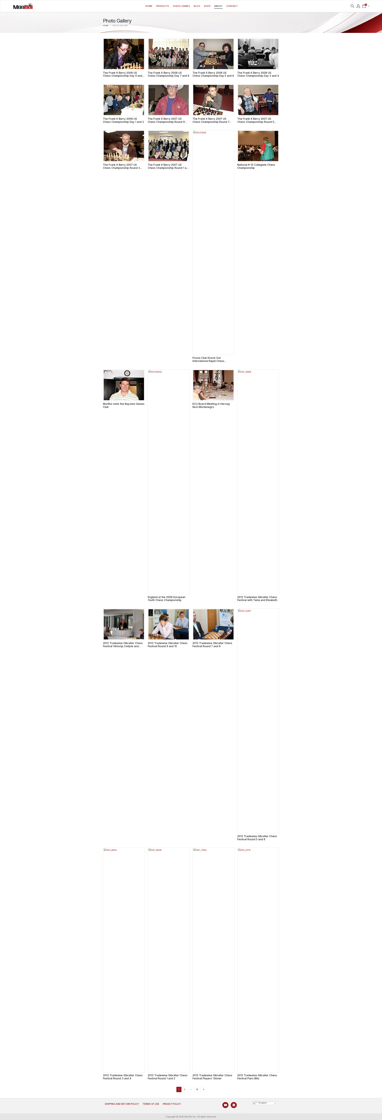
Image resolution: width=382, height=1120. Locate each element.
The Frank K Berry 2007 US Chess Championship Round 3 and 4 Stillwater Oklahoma (121, 167)
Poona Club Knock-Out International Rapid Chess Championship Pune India (208, 360)
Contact (232, 6)
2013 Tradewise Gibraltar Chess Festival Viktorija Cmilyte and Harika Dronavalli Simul (123, 646)
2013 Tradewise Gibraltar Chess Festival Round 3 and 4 (123, 1077)
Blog (197, 6)
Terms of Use (151, 1104)
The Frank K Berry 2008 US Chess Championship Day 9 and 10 (122, 75)
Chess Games (181, 6)
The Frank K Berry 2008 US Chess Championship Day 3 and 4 (258, 74)
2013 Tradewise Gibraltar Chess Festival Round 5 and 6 (257, 838)
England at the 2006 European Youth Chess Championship (166, 599)
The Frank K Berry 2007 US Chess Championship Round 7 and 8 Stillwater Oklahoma (210, 121)
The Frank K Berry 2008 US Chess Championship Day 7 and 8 (168, 74)
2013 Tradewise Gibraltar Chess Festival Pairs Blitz (257, 1077)
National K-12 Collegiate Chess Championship (256, 166)
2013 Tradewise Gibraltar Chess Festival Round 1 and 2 (167, 1077)
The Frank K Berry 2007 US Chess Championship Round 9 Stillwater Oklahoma (166, 121)
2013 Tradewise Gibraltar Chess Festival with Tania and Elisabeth (257, 599)
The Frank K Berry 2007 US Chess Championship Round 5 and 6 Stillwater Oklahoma (255, 121)
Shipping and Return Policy (122, 1104)
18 (197, 1089)
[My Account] (358, 6)
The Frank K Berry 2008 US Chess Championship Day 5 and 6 (213, 74)
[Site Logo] (23, 6)
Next (203, 1089)
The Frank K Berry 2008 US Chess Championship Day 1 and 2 (123, 120)
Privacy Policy (172, 1104)
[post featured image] (124, 54)
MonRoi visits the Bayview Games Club (123, 405)
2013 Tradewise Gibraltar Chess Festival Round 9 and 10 (167, 645)
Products (162, 6)
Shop (207, 6)
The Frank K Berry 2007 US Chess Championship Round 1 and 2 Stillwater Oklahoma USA (169, 167)
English (262, 1103)
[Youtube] (225, 1105)
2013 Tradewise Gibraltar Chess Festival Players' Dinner (212, 1077)
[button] (352, 6)
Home (149, 6)
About (218, 6)
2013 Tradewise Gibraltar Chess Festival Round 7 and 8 (212, 645)
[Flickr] (234, 1105)
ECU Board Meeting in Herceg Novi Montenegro (211, 405)
